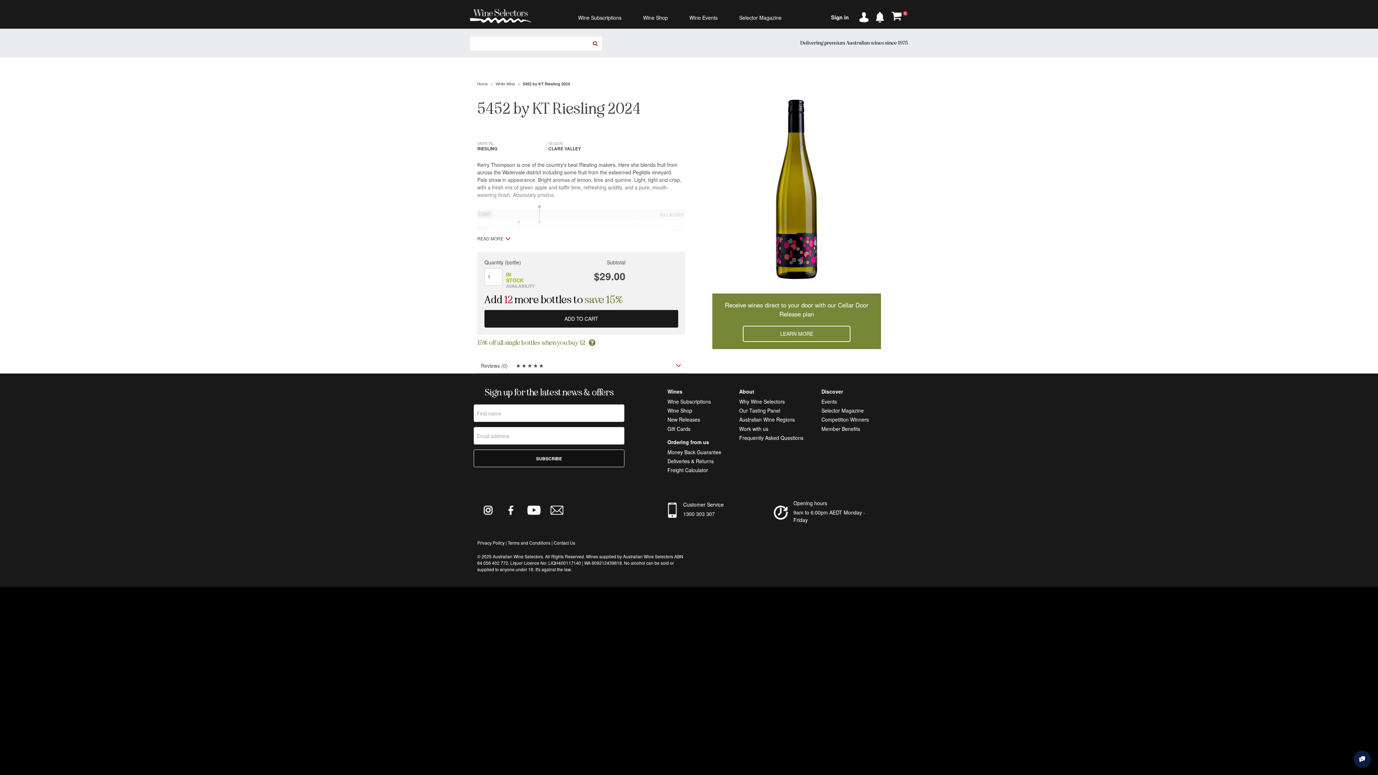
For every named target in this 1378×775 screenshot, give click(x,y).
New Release (682, 419)
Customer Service (703, 504)
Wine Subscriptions (689, 401)
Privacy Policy (491, 543)
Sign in (840, 17)
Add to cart (581, 318)
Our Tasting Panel (759, 410)
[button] (882, 16)
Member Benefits (840, 428)
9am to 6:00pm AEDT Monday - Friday (829, 516)
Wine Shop (679, 410)
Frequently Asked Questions (771, 437)
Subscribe (549, 458)
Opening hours (810, 503)
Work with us (753, 428)
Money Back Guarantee (694, 452)
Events (829, 401)
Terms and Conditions (529, 543)
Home (482, 83)
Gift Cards (678, 428)
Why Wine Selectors (762, 401)
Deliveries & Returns (690, 461)
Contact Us (564, 543)
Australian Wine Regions (767, 419)
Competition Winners (845, 419)
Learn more (796, 333)
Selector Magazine (842, 410)
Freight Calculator (687, 470)
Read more (490, 238)
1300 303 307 (699, 513)
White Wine (505, 83)
